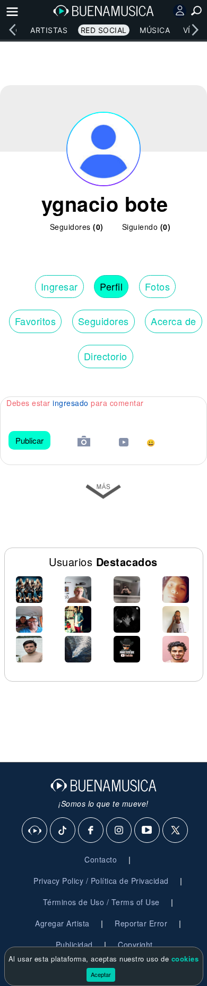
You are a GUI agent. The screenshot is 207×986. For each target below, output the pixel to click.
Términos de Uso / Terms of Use (101, 902)
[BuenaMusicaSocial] (35, 830)
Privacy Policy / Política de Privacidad (101, 880)
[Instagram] (119, 830)
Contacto (100, 859)
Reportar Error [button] (141, 923)
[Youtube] (147, 830)
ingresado (71, 402)
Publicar (29, 440)
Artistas (48, 30)
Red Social (104, 30)
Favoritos (35, 321)
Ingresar (59, 286)
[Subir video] (123, 443)
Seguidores (103, 321)
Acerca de (173, 321)
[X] (175, 830)
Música (155, 30)
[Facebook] (91, 830)
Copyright (135, 944)
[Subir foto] (84, 442)
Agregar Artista (62, 923)
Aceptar (101, 974)
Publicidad (74, 944)
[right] (194, 29)
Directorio (105, 356)
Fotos (157, 286)
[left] (12, 29)
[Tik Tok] (63, 830)
